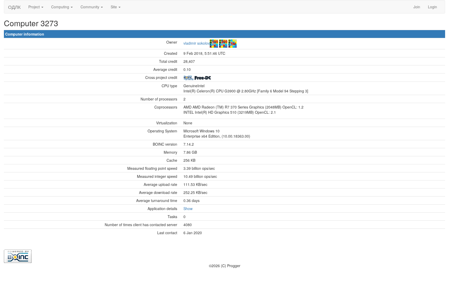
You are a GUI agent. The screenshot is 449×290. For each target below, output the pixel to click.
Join (416, 6)
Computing (60, 6)
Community (90, 6)
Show (188, 208)
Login (432, 6)
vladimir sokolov (196, 43)
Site (114, 6)
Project (34, 6)
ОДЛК (14, 6)
